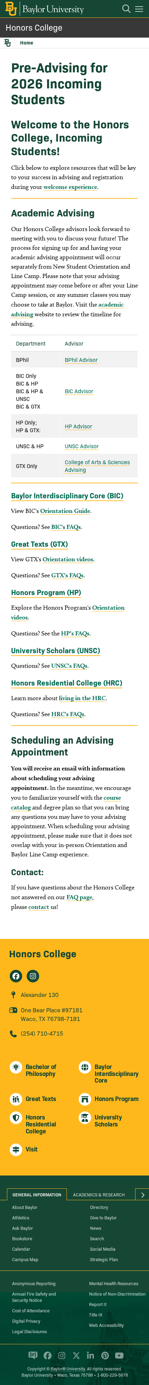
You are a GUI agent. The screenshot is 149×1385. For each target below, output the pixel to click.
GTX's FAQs (67, 575)
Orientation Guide (65, 510)
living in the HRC (82, 698)
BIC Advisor (79, 391)
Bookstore (22, 1238)
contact (38, 906)
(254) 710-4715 (42, 1033)
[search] (123, 9)
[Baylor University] (44, 8)
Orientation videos (68, 559)
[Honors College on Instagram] (33, 976)
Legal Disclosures (29, 1331)
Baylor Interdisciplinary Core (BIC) (67, 495)
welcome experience (70, 186)
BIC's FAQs (66, 526)
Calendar (21, 1248)
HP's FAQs (75, 633)
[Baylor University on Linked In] (89, 1358)
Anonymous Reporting (34, 1283)
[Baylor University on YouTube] (117, 1358)
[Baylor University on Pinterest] (104, 1358)
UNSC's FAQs (69, 665)
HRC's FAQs (67, 714)
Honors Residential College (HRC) (66, 682)
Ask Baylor (22, 1228)
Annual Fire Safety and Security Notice (34, 1296)
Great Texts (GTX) (39, 543)
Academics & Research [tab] (99, 1194)
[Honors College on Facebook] (16, 976)
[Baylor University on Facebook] (46, 1358)
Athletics (20, 1217)
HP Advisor (78, 426)
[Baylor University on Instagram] (60, 1358)
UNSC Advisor (82, 446)
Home (26, 42)
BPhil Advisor (81, 359)
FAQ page (79, 897)
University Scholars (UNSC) (55, 650)
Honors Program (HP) (46, 592)
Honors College (34, 27)
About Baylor (24, 1207)
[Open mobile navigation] (140, 10)
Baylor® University (68, 1368)
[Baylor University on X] (75, 1358)
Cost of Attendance (31, 1310)
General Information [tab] (36, 1194)
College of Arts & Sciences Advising (97, 465)
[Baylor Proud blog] (32, 1358)
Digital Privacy (26, 1320)
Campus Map (25, 1259)
